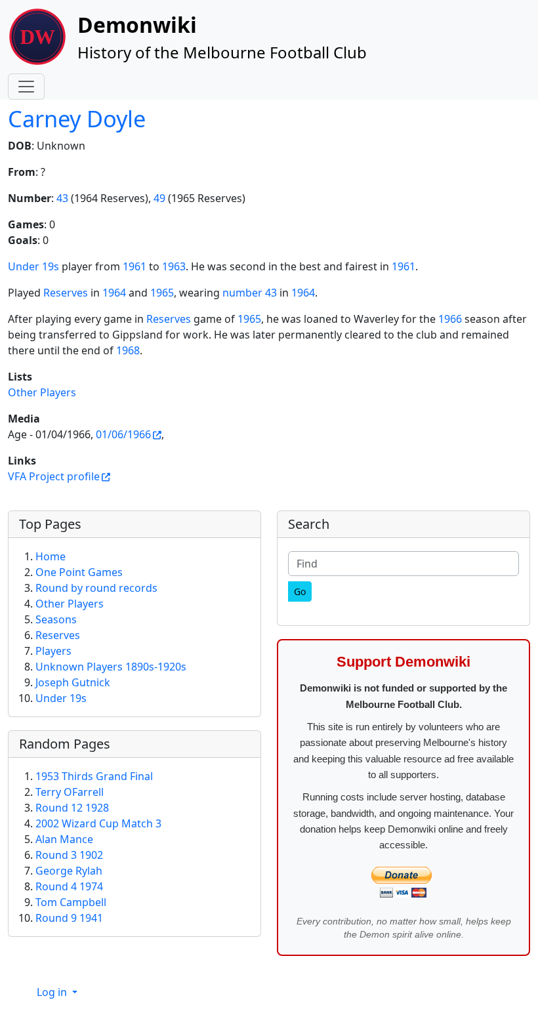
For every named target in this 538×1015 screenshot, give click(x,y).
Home (50, 556)
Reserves (65, 292)
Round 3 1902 (69, 855)
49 (159, 198)
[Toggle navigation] (26, 86)
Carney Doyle (77, 118)
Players (53, 651)
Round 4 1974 (69, 886)
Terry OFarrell (69, 792)
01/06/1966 (123, 434)
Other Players (42, 392)
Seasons (56, 619)
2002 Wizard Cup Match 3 (98, 823)
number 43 (249, 292)
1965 (162, 292)
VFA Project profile (54, 476)
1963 (174, 266)
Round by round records (96, 588)
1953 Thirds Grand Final (94, 776)
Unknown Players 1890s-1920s (110, 666)
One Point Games (79, 572)
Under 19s (33, 266)
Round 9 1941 (69, 918)
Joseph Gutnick (72, 682)
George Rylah (68, 870)
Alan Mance (64, 839)
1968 (128, 350)
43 (62, 198)
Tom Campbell (70, 902)
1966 (450, 319)
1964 (114, 292)
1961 (134, 266)
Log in (53, 992)
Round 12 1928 (72, 807)
